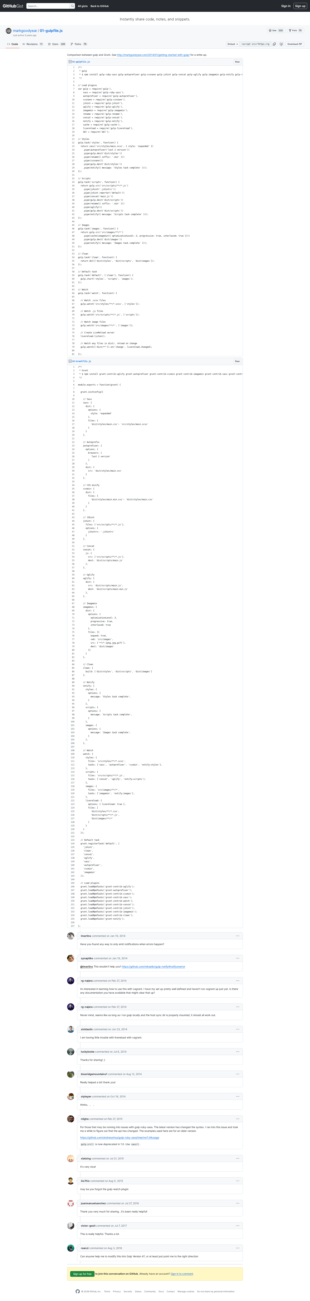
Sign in (286, 6)
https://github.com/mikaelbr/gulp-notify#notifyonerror (153, 966)
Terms (107, 1291)
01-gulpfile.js (51, 30)
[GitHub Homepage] (78, 1291)
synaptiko (87, 958)
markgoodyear (25, 30)
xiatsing (86, 1158)
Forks (80, 44)
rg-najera (87, 980)
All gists (83, 6)
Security (128, 1291)
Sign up (300, 6)
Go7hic (85, 1180)
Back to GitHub (100, 6)
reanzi (85, 1248)
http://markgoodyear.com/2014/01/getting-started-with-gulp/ (153, 54)
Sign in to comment (182, 1273)
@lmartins (86, 966)
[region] (155, 211)
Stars (58, 44)
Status (138, 1291)
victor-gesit (88, 1225)
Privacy (117, 1291)
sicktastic (87, 1029)
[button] (274, 44)
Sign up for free (82, 1273)
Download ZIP (295, 44)
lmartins (86, 935)
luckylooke (87, 1051)
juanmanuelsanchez (93, 1203)
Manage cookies (186, 1291)
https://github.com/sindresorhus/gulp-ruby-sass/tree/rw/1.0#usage (119, 1137)
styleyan (86, 1096)
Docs (161, 1291)
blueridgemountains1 (94, 1074)
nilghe (85, 1118)
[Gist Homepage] (13, 6)
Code (14, 44)
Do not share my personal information (215, 1291)
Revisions (34, 44)
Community (150, 1291)
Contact (171, 1291)
